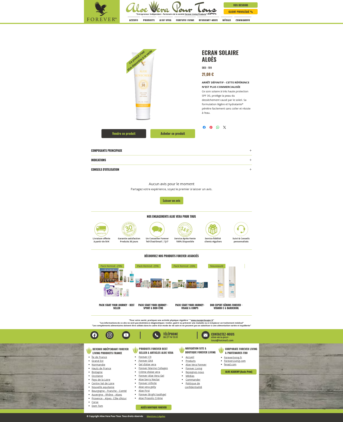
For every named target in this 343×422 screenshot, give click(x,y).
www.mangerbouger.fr (202, 320)
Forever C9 (145, 357)
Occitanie (97, 376)
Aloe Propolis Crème (151, 398)
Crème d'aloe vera (149, 372)
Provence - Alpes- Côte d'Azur (109, 398)
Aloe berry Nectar (149, 379)
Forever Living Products (195, 14)
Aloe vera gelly (147, 387)
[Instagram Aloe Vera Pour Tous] (126, 335)
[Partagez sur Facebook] (204, 127)
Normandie (98, 364)
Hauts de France (101, 368)
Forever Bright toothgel (152, 394)
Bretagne (97, 372)
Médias (190, 376)
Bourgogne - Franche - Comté (109, 391)
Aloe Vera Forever (196, 364)
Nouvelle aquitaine (103, 387)
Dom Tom (97, 406)
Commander (193, 379)
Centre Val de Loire (103, 383)
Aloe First (144, 390)
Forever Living (194, 368)
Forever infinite (148, 383)
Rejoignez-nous (195, 372)
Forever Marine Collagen (153, 368)
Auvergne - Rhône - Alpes (107, 394)
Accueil (190, 357)
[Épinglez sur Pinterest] (211, 127)
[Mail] (157, 335)
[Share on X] (224, 127)
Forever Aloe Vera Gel (151, 375)
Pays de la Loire (101, 379)
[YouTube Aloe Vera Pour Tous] (110, 335)
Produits (191, 361)
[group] (171, 287)
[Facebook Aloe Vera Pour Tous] (94, 335)
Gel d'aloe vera (147, 364)
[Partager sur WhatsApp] (218, 127)
